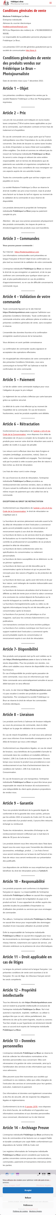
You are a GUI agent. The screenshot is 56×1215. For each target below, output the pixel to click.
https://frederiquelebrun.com (27, 252)
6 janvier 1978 (31, 1107)
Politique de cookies (20, 1211)
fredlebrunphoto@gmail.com (15, 27)
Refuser (28, 1197)
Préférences (28, 1205)
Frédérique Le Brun (17, 1)
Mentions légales (35, 1211)
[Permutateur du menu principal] (50, 3)
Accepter (28, 1190)
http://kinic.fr (31, 50)
